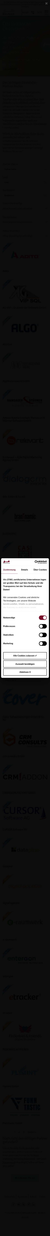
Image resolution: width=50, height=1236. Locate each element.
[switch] (43, 626)
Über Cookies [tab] (40, 569)
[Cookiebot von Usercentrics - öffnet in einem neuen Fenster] (35, 562)
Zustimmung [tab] (9, 569)
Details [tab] (24, 569)
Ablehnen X (25, 672)
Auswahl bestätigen (25, 664)
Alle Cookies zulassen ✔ (25, 655)
